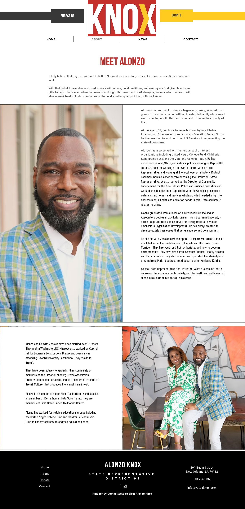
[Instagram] (125, 486)
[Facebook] (120, 486)
